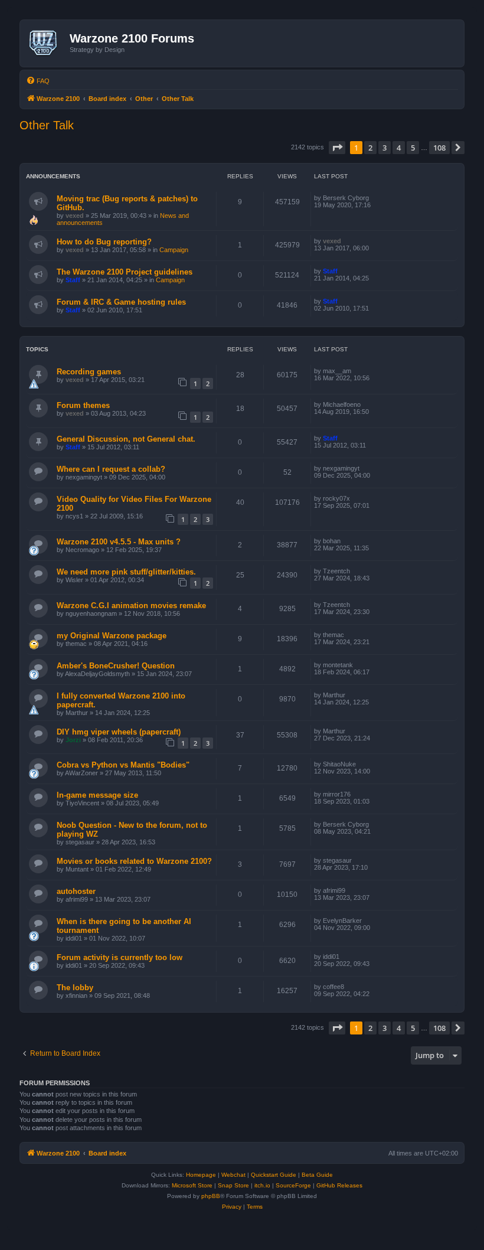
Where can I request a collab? (111, 469)
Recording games (89, 371)
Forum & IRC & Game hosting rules (121, 302)
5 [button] (413, 147)
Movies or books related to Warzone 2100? (134, 861)
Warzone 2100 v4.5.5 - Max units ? (119, 541)
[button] (337, 147)
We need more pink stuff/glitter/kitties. (126, 571)
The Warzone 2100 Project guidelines (124, 271)
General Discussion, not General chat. (126, 439)
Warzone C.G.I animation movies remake (131, 605)
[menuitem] (38, 81)
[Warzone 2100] (46, 43)
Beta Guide (317, 1174)
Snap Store (233, 1185)
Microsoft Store (192, 1185)
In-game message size (97, 795)
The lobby (75, 987)
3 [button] (384, 147)
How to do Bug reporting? (104, 241)
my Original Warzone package (111, 635)
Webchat (233, 1174)
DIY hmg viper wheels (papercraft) (119, 731)
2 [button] (370, 147)
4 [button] (399, 147)
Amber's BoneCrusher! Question (116, 665)
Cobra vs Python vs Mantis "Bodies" (123, 765)
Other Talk (46, 125)
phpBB (210, 1196)
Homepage (201, 1174)
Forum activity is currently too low (119, 957)
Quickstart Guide (273, 1174)
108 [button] (439, 147)
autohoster (76, 891)
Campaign (173, 249)
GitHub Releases (339, 1185)
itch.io (262, 1185)
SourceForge (293, 1185)
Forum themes (83, 405)
